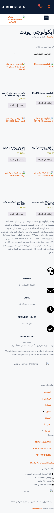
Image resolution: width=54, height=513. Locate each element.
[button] (46, 18)
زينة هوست (37, 508)
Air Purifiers (43, 455)
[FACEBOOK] (24, 7)
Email (27, 298)
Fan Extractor (42, 448)
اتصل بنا (47, 424)
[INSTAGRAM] (15, 7)
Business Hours (27, 317)
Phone (27, 278)
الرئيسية (50, 37)
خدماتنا (48, 405)
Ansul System (43, 442)
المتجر (48, 411)
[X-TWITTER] (20, 7)
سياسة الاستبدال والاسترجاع (42, 463)
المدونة (48, 418)
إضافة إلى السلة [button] (45, 103)
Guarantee (27, 336)
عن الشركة (46, 399)
